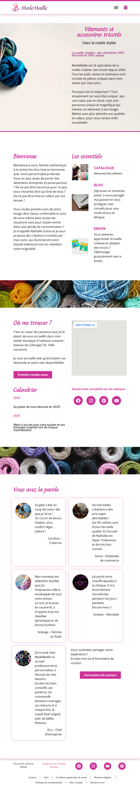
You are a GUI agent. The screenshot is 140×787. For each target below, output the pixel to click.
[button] (116, 8)
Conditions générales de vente (71, 777)
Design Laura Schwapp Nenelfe (54, 765)
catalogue (104, 168)
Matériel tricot (97, 782)
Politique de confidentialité (48, 782)
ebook (100, 228)
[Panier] (125, 7)
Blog (98, 185)
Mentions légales (103, 777)
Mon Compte (76, 782)
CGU (46, 777)
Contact (32, 777)
